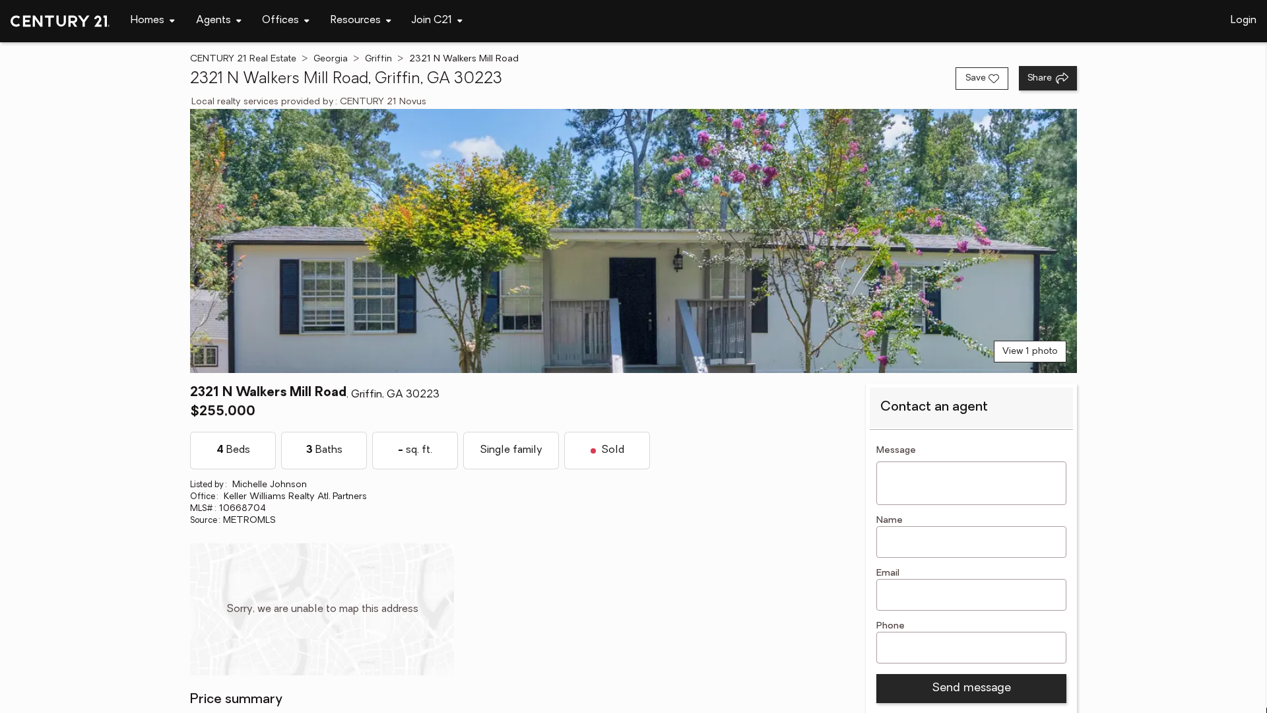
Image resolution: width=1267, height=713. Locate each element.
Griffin (378, 59)
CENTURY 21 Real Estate (243, 59)
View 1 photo (1030, 351)
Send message (971, 689)
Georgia (330, 59)
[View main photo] (633, 241)
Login (1243, 20)
